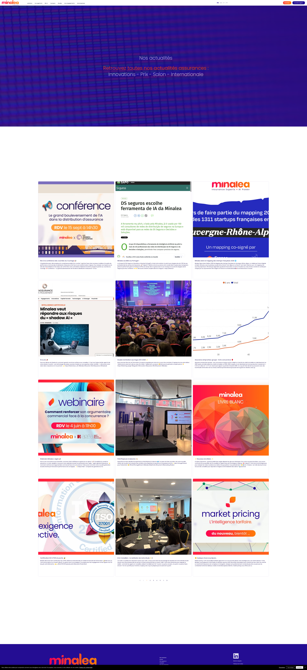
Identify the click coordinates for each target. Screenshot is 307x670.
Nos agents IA (163, 661)
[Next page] (163, 580)
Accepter (299, 667)
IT (224, 3)
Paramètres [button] (282, 667)
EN (221, 3)
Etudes (161, 659)
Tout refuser (290, 667)
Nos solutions (163, 657)
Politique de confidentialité (85, 667)
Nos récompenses (164, 664)
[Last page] (166, 580)
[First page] (140, 580)
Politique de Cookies (238, 663)
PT (227, 3)
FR (218, 3)
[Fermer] (305, 667)
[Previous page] (143, 580)
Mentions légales (237, 661)
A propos (162, 663)
